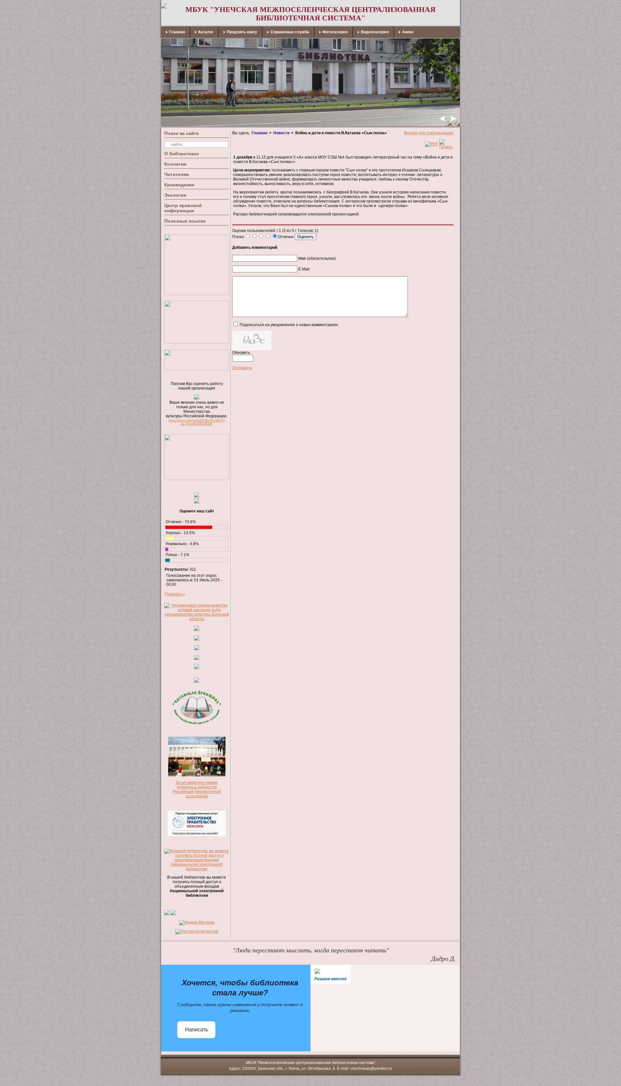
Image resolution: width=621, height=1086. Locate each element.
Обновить (241, 352)
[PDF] (431, 144)
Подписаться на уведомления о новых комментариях (289, 325)
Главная (259, 133)
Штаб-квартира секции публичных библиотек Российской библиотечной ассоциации (197, 789)
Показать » (175, 594)
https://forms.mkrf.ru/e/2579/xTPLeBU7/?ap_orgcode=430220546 (197, 422)
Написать (196, 1029)
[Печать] (445, 147)
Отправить (242, 368)
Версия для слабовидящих (428, 133)
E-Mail (304, 269)
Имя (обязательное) (317, 258)
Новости (281, 133)
